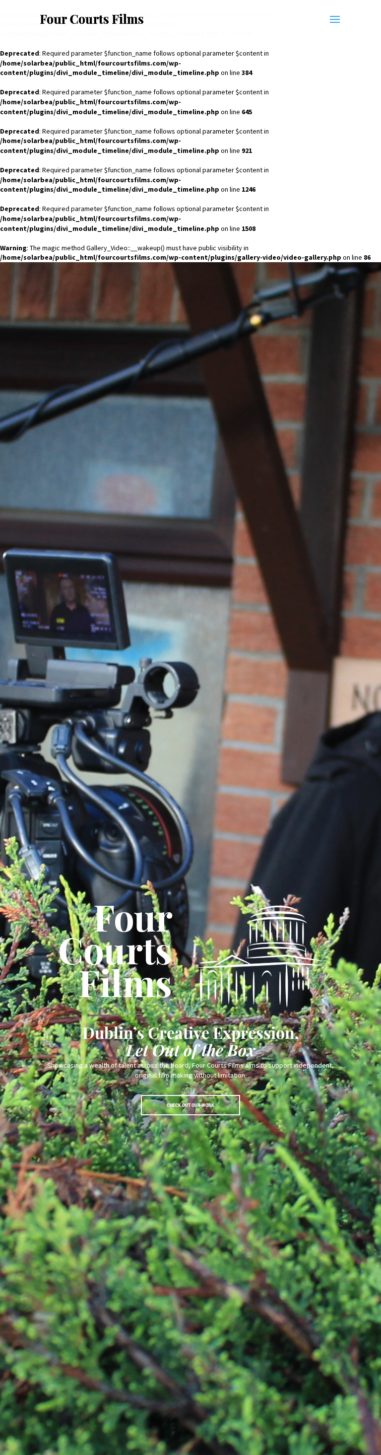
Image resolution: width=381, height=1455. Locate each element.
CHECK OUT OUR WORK (190, 1105)
